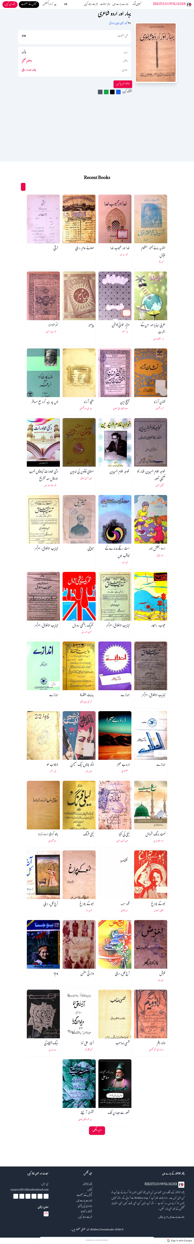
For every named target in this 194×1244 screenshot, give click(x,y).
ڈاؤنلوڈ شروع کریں (123, 84)
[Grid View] (23, 187)
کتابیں (138, 4)
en (46, 1214)
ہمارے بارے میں (120, 4)
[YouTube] (34, 1196)
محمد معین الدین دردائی (118, 23)
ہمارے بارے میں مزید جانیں (171, 1217)
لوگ (134, 4)
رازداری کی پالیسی (85, 1206)
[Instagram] (28, 1196)
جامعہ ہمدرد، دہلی (29, 70)
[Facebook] (46, 1196)
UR (65, 4)
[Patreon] (16, 1196)
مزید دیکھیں (97, 1130)
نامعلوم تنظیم (27, 61)
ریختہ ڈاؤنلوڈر (87, 1184)
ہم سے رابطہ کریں (91, 4)
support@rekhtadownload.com (29, 1190)
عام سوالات (105, 4)
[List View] (17, 187)
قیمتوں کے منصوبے (84, 1195)
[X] (40, 1196)
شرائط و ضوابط (86, 1211)
